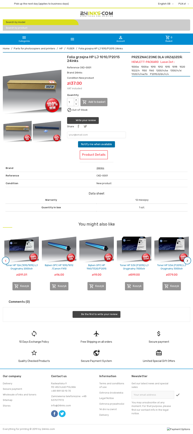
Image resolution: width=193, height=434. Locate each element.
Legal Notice (106, 398)
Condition (72, 77)
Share (78, 126)
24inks (78, 72)
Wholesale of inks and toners (19, 394)
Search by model (15, 22)
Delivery (7, 383)
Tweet (85, 126)
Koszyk (21, 286)
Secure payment (12, 388)
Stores (7, 405)
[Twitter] (62, 413)
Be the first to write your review (99, 314)
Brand (70, 72)
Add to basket (94, 102)
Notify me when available (96, 144)
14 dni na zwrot (108, 409)
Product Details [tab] (94, 154)
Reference (73, 67)
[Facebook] (54, 413)
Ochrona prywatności (111, 403)
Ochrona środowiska (111, 392)
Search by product (16, 27)
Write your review (85, 120)
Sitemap (7, 400)
